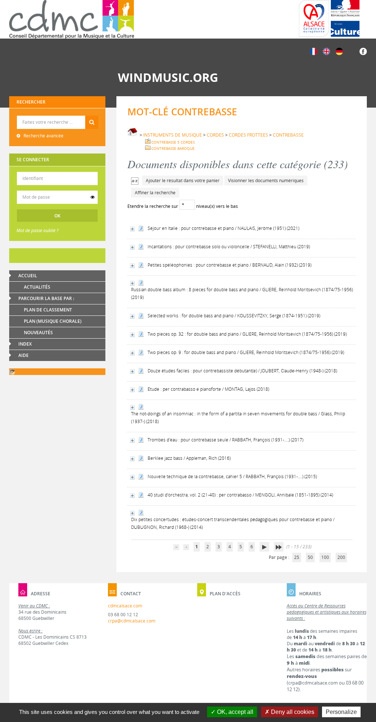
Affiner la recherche (155, 192)
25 (296, 557)
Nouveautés (38, 332)
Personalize (341, 712)
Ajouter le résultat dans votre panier (183, 180)
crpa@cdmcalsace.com (131, 621)
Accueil (27, 275)
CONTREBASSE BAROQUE (173, 148)
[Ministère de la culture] (345, 18)
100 (325, 557)
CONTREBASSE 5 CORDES (173, 142)
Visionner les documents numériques (266, 180)
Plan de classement (48, 310)
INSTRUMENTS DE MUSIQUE (172, 135)
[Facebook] (363, 51)
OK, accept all (234, 712)
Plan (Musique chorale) (53, 321)
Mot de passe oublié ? (37, 230)
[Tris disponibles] (134, 180)
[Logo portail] (71, 19)
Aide (23, 355)
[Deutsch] (339, 51)
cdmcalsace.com (125, 606)
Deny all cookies (292, 712)
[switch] (92, 197)
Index (25, 344)
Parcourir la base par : (46, 298)
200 (341, 557)
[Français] (313, 51)
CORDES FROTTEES (248, 135)
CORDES (215, 135)
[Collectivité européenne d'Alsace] (314, 18)
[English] (326, 51)
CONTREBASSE (288, 135)
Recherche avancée (43, 136)
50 (310, 557)
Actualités (37, 287)
